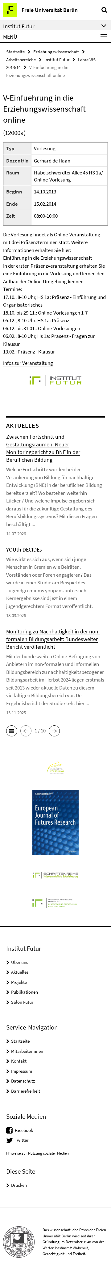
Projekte (19, 982)
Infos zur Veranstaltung (28, 363)
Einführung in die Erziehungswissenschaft (47, 257)
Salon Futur (22, 1002)
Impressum (21, 1071)
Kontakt (19, 1061)
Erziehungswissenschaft (56, 52)
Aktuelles (19, 972)
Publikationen (24, 992)
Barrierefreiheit (25, 1091)
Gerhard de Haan (52, 160)
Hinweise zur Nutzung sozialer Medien (37, 1153)
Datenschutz (23, 1081)
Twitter (21, 1140)
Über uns (19, 962)
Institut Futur (56, 60)
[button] (11, 731)
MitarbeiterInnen (27, 1051)
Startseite (15, 52)
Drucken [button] (19, 1185)
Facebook (24, 1130)
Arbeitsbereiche (21, 60)
